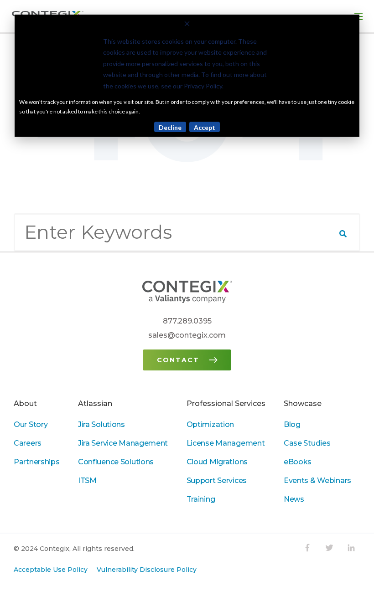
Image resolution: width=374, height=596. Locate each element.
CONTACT (178, 360)
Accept (204, 127)
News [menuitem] (294, 499)
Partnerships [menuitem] (37, 461)
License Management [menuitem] (226, 443)
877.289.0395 (187, 321)
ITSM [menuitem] (87, 480)
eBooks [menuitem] (298, 461)
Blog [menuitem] (292, 424)
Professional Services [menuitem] (226, 403)
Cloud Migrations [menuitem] (217, 461)
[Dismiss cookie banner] (187, 25)
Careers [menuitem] (28, 443)
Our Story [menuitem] (30, 424)
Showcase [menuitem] (303, 403)
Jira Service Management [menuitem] (123, 443)
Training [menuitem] (201, 499)
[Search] (343, 234)
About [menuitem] (25, 403)
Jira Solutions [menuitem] (101, 424)
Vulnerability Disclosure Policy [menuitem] (147, 569)
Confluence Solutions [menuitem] (116, 461)
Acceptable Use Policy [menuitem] (51, 569)
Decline (170, 127)
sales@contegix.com (187, 335)
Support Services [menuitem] (217, 480)
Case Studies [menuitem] (307, 443)
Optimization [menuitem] (210, 424)
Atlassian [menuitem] (95, 403)
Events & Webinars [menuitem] (317, 480)
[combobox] (187, 232)
